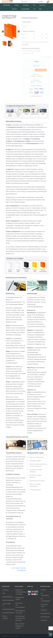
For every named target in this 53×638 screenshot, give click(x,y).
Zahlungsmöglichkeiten (7, 609)
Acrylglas (43, 590)
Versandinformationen (7, 612)
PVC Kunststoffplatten (45, 600)
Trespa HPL (44, 610)
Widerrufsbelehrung (7, 596)
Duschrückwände (45, 613)
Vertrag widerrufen (5, 617)
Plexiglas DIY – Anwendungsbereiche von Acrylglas (20, 592)
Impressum (6, 590)
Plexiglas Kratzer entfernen (20, 598)
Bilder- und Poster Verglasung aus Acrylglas (20, 626)
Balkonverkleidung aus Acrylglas (20, 611)
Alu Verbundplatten (45, 594)
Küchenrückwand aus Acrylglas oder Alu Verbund (20, 618)
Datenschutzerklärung (7, 600)
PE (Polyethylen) (45, 616)
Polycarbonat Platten (44, 605)
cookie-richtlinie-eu (7, 604)
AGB (4, 593)
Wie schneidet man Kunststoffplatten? (20, 605)
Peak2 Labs (6, 635)
